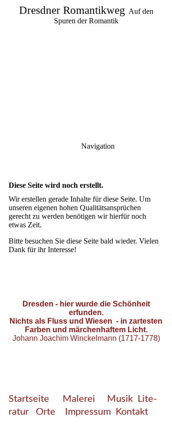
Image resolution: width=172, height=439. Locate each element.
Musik (120, 399)
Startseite (29, 399)
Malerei (80, 399)
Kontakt (132, 412)
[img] (86, 66)
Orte (47, 412)
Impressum (88, 412)
